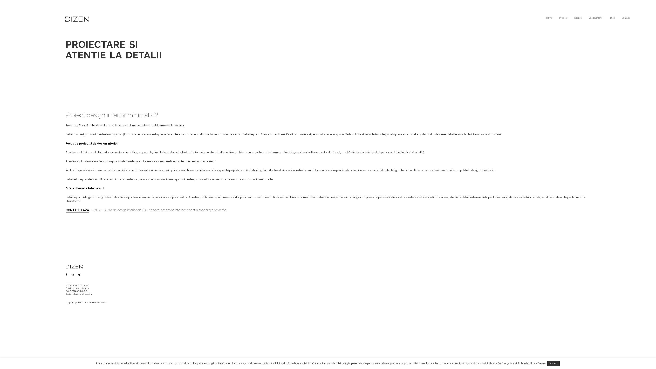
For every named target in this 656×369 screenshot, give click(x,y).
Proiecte (563, 18)
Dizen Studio (87, 125)
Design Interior (596, 18)
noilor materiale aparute (214, 170)
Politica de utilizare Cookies (531, 363)
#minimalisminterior (171, 125)
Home (549, 18)
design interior (127, 210)
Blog (612, 18)
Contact (626, 18)
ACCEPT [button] (553, 363)
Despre (578, 18)
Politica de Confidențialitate (500, 363)
